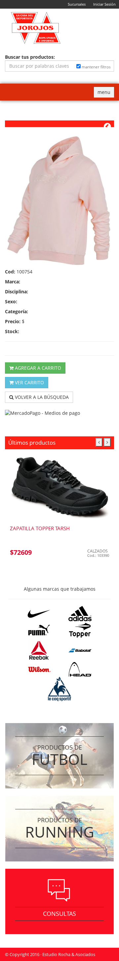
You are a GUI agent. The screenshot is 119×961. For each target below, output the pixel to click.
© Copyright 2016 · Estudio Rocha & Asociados (50, 954)
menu (105, 93)
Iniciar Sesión (104, 4)
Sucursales (77, 4)
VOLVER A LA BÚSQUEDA (41, 397)
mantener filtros (96, 67)
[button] (99, 442)
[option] (59, 508)
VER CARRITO (29, 382)
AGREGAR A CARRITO (37, 368)
